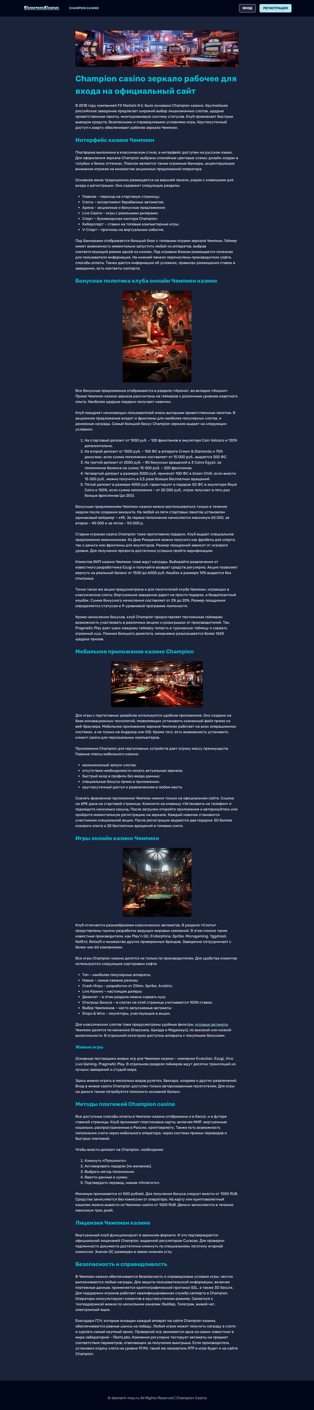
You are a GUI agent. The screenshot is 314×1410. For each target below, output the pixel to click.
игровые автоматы (211, 1024)
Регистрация (275, 8)
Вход (247, 8)
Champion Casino (84, 8)
